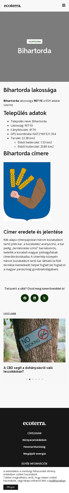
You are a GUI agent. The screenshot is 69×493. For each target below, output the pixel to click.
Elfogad (11, 487)
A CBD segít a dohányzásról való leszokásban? (28, 370)
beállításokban (57, 480)
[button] (25, 298)
